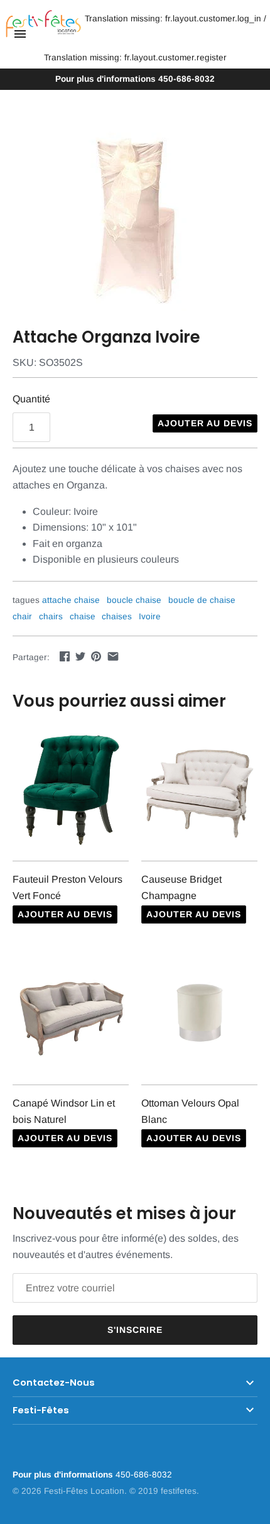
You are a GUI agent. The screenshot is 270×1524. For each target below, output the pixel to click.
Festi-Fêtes (41, 1410)
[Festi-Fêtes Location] (43, 24)
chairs (51, 616)
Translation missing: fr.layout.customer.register (135, 57)
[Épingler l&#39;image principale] (96, 656)
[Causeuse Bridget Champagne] (199, 789)
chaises (117, 616)
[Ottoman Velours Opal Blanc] (199, 1012)
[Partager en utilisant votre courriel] (113, 656)
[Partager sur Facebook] (65, 656)
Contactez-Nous (54, 1382)
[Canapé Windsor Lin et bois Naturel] (71, 1012)
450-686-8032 (135, 79)
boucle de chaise (201, 600)
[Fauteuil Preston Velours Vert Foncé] (71, 789)
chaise (82, 616)
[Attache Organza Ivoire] (135, 217)
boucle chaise (134, 600)
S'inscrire (135, 1330)
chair (22, 616)
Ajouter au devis (205, 423)
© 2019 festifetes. (164, 1491)
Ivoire (150, 616)
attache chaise (71, 600)
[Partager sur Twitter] (80, 656)
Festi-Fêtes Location (84, 1491)
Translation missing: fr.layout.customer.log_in (173, 18)
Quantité (31, 399)
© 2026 (28, 1491)
